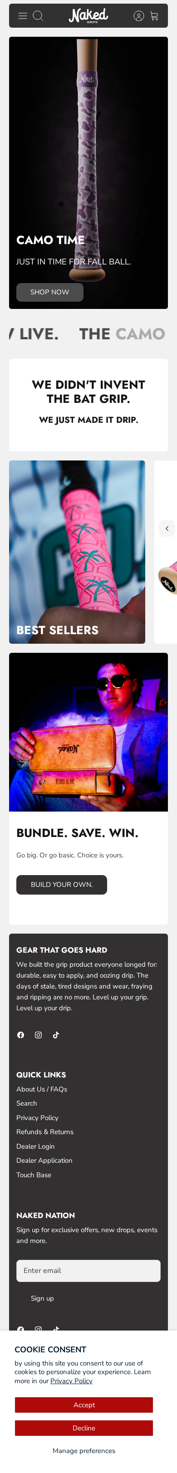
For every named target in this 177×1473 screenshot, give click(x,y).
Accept (84, 1404)
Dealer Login (35, 1146)
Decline (84, 1428)
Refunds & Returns (45, 1131)
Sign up (42, 1298)
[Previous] (167, 528)
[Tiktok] (56, 1035)
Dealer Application (44, 1160)
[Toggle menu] (23, 16)
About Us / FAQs (41, 1089)
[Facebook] (21, 1035)
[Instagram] (38, 1035)
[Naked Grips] (88, 15)
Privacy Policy (71, 1380)
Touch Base (33, 1174)
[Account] (134, 16)
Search (26, 1103)
